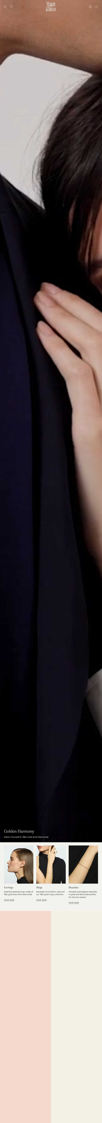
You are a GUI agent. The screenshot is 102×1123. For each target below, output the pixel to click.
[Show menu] (5, 7)
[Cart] (96, 7)
